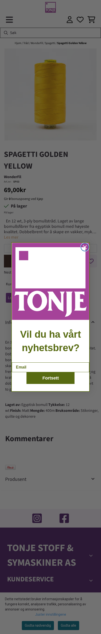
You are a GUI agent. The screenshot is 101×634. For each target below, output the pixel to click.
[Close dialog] (85, 247)
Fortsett (50, 378)
